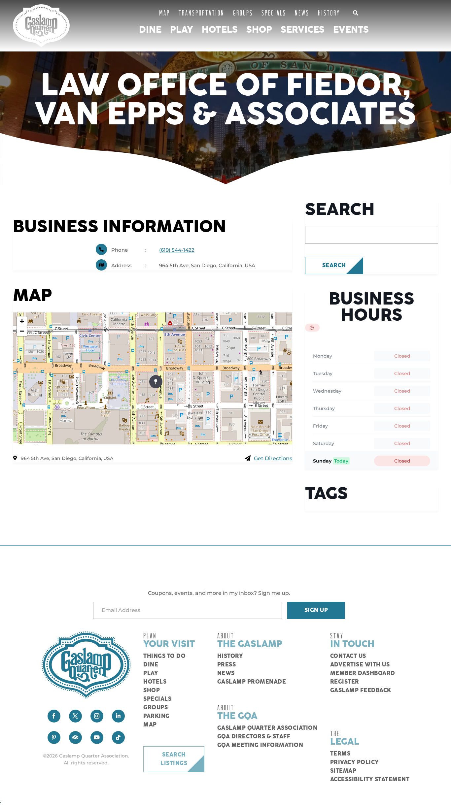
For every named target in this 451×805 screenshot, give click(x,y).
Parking (156, 716)
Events (351, 29)
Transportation (202, 13)
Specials (273, 13)
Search (334, 265)
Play (181, 29)
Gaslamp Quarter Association (267, 728)
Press (226, 664)
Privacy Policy (354, 762)
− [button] (22, 331)
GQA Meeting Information (260, 745)
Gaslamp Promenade (251, 682)
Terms (340, 754)
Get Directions (273, 458)
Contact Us (348, 656)
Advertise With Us (360, 664)
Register (344, 682)
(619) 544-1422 (176, 250)
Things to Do (164, 656)
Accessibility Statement (370, 779)
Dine (150, 29)
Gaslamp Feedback (360, 690)
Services (303, 29)
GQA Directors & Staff (254, 736)
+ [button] (22, 321)
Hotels (220, 29)
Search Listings (173, 759)
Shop (259, 29)
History (329, 13)
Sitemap (343, 771)
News (302, 13)
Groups (243, 13)
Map (164, 13)
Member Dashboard (362, 673)
